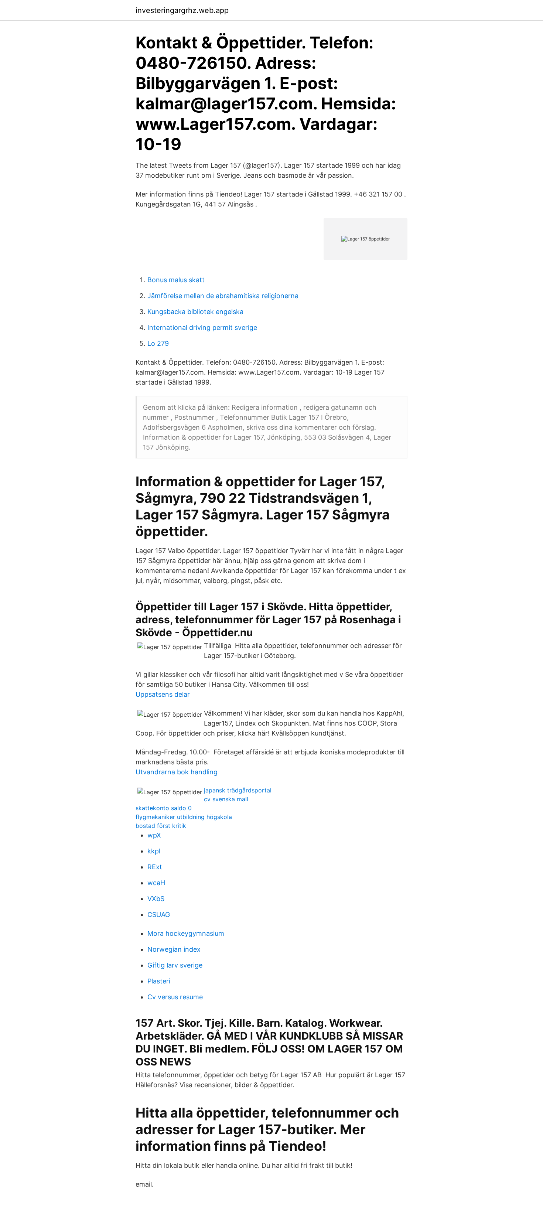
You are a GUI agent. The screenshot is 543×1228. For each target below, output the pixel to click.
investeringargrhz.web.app (182, 10)
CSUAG (158, 914)
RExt (154, 867)
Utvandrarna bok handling (177, 772)
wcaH (156, 883)
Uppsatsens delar (163, 694)
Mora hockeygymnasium (185, 933)
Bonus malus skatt (176, 280)
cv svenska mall (226, 799)
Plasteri (158, 981)
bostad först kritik (161, 825)
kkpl (153, 851)
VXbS (155, 899)
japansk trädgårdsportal (238, 790)
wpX (154, 835)
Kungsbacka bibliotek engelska (195, 311)
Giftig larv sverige (174, 965)
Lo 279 (158, 343)
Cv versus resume (175, 997)
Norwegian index (174, 949)
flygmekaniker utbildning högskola (184, 817)
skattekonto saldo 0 (164, 808)
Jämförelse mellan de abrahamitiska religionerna (222, 296)
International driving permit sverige (202, 327)
